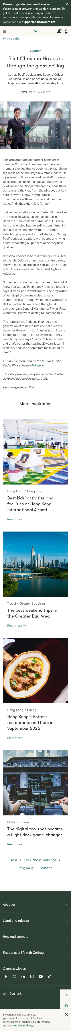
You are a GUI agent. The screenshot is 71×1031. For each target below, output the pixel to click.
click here (36, 365)
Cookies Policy (21, 1025)
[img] (67, 4)
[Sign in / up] (66, 31)
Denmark (15, 993)
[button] (66, 1014)
